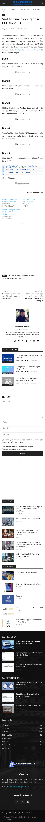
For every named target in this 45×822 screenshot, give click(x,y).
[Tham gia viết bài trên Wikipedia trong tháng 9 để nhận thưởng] (8, 644)
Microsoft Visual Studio (10, 278)
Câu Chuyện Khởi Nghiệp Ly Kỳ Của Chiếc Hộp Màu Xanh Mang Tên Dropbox (27, 532)
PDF (20, 278)
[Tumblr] (26, 340)
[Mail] (19, 340)
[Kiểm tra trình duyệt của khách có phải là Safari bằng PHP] (8, 623)
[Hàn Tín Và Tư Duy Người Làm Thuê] (8, 522)
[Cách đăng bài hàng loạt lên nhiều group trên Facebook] (8, 697)
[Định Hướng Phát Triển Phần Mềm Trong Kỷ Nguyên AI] (8, 557)
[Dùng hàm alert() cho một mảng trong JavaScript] (8, 358)
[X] (30, 340)
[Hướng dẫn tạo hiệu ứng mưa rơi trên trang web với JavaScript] (8, 381)
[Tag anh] (8, 599)
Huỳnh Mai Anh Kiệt (14, 29)
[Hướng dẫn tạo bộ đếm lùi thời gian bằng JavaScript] (8, 370)
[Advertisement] (22, 247)
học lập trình (16, 275)
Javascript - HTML (7, 362)
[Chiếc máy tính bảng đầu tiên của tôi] (8, 587)
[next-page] (7, 389)
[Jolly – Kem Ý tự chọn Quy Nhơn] (8, 575)
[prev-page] (3, 389)
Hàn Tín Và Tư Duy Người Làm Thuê (28, 518)
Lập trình (12, 9)
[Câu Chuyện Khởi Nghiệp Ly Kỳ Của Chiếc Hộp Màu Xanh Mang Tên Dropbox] (8, 533)
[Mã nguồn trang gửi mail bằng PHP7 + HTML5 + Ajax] (8, 667)
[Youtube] (38, 340)
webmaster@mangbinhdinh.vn (18, 787)
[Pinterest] (22, 340)
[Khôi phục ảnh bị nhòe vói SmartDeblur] (8, 708)
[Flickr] (11, 340)
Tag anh (19, 596)
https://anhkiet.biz (22, 329)
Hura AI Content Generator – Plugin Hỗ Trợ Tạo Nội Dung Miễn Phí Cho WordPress (29, 509)
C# (17, 9)
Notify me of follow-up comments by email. (19, 447)
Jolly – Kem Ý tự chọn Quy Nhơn (27, 572)
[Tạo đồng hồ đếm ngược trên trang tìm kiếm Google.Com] (8, 656)
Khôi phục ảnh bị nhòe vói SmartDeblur (29, 705)
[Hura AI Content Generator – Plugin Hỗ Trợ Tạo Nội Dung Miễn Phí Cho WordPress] (8, 510)
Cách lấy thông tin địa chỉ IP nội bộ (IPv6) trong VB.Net (11, 212)
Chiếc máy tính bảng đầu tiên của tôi (28, 584)
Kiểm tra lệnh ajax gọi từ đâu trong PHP (29, 608)
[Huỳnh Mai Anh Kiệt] (22, 315)
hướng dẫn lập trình (28, 275)
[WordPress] (34, 340)
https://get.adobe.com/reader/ (28, 50)
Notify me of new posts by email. (15, 449)
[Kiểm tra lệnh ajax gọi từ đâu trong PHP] (8, 611)
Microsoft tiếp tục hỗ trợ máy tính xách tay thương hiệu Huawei (11, 296)
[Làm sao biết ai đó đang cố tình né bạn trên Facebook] (8, 686)
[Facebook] (7, 340)
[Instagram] (15, 340)
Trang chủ (5, 9)
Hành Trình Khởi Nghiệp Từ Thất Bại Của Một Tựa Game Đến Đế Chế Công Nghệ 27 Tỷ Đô (29, 544)
